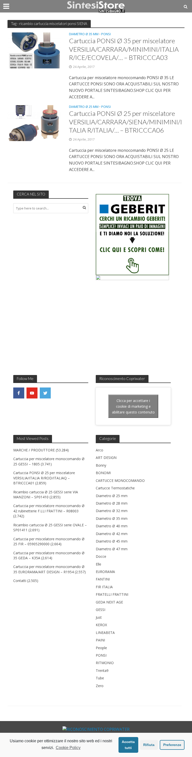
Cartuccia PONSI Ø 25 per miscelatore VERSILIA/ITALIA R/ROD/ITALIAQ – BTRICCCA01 (44, 477)
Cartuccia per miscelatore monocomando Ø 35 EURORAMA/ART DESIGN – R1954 (48, 569)
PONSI (106, 34)
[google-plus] (58, 392)
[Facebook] (18, 392)
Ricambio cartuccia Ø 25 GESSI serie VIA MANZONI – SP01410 (45, 494)
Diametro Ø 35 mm (83, 34)
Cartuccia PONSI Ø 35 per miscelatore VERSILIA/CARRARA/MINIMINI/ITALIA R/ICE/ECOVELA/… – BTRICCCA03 (124, 49)
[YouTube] (32, 392)
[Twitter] (45, 392)
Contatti (19, 580)
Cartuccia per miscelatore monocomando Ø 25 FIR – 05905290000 (48, 541)
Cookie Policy (68, 748)
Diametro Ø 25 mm (83, 107)
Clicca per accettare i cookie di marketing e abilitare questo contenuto (133, 406)
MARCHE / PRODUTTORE (34, 450)
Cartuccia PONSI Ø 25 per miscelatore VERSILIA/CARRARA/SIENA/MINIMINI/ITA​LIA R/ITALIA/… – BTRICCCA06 (125, 121)
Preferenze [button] (172, 745)
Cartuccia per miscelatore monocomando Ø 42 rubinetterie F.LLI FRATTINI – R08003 (48, 508)
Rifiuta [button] (148, 745)
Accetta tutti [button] (128, 745)
